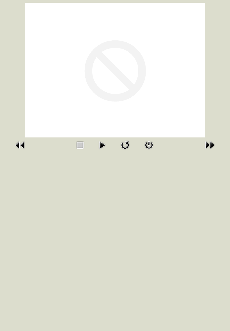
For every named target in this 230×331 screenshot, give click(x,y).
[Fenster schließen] (149, 144)
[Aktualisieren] (125, 144)
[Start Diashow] (102, 144)
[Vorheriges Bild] (20, 144)
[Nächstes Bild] (210, 144)
